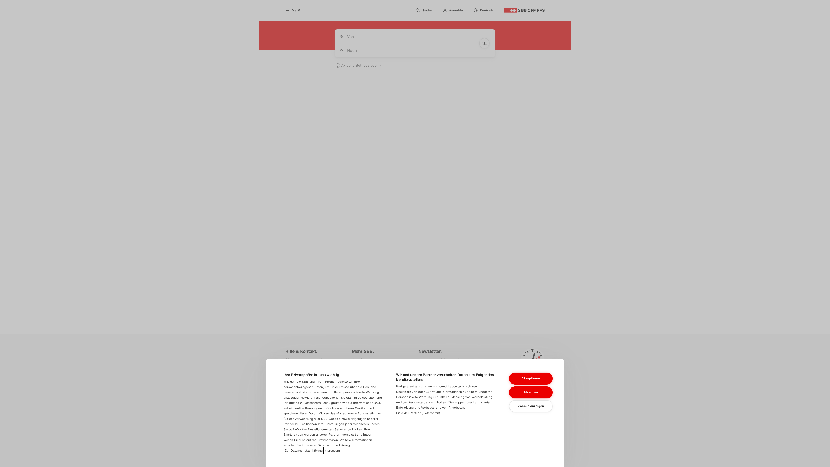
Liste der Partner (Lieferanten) (418, 413)
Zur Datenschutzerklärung (304, 450)
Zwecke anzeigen (531, 406)
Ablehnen (531, 392)
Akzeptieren (531, 378)
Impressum (332, 450)
